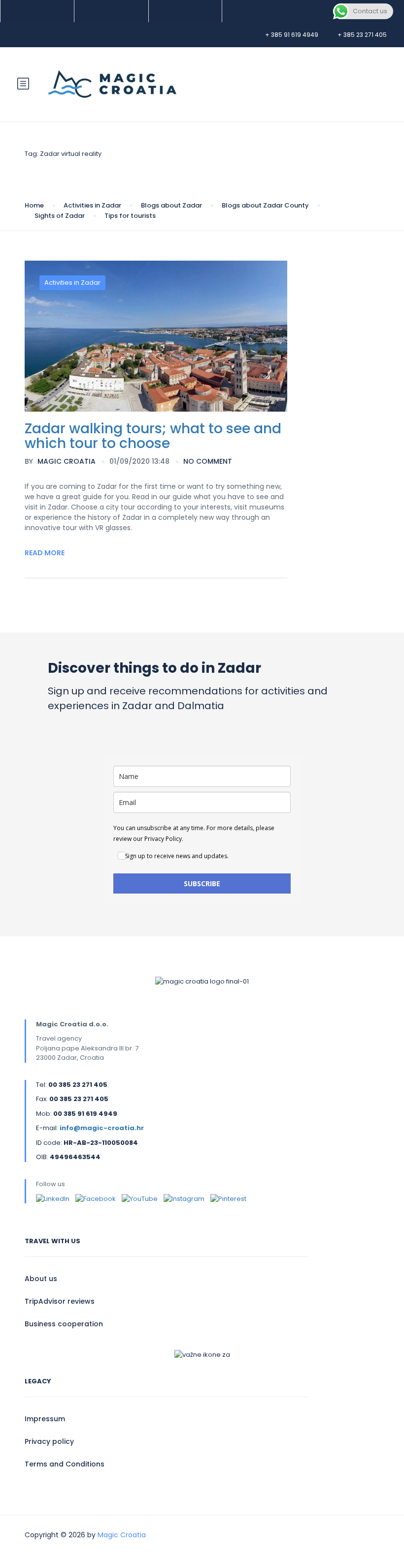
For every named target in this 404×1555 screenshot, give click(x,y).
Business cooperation (64, 1324)
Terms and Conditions (64, 1464)
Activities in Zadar (92, 205)
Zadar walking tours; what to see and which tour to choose (153, 436)
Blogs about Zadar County (265, 205)
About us (41, 1279)
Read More (45, 553)
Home (34, 205)
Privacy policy (49, 1441)
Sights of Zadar (59, 215)
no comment (207, 461)
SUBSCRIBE (202, 883)
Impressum (45, 1419)
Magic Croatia (60, 461)
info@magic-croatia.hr (102, 1128)
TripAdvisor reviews (60, 1301)
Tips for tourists (130, 215)
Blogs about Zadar (171, 205)
